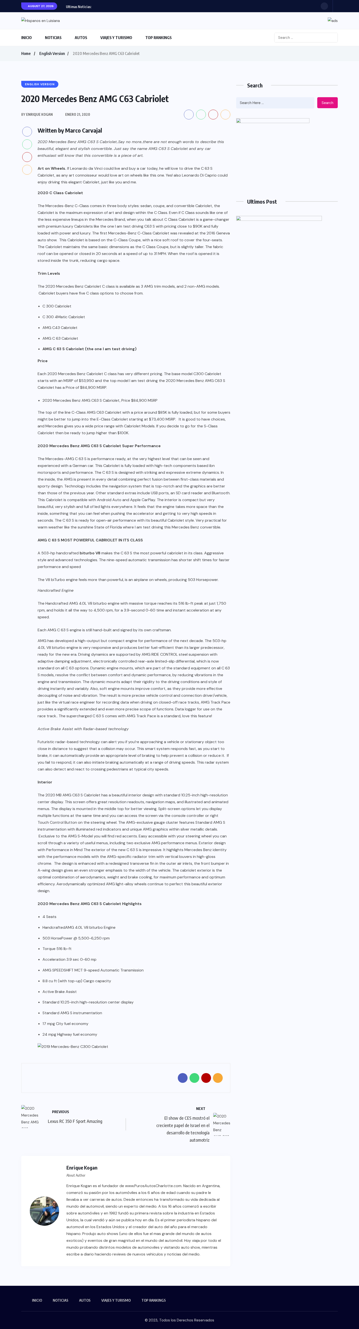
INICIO (26, 37)
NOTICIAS (53, 37)
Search (327, 102)
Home (26, 53)
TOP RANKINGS (158, 37)
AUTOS (81, 37)
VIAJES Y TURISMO (116, 37)
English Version (52, 53)
